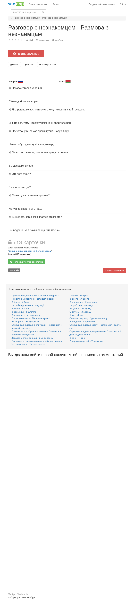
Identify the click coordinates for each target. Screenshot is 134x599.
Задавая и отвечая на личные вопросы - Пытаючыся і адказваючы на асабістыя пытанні (36, 339)
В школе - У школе (79, 298)
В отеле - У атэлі (20, 308)
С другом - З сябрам (80, 311)
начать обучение (27, 53)
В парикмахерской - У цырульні (86, 341)
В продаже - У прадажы (82, 321)
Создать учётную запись (102, 4)
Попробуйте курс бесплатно (27, 261)
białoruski (14, 270)
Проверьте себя (48, 64)
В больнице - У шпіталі (23, 311)
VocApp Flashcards (18, 594)
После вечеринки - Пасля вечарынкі (30, 318)
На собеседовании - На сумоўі (27, 305)
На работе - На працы (81, 305)
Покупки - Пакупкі (78, 295)
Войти (122, 4)
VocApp (59, 40)
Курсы (55, 4)
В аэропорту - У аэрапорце (26, 315)
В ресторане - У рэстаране (83, 301)
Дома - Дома (76, 315)
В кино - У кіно (77, 337)
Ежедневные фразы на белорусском (30, 250)
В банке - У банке (20, 301)
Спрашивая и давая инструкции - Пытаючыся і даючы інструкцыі (36, 326)
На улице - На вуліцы (80, 308)
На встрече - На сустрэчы (25, 321)
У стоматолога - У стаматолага (28, 344)
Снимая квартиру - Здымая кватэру (88, 318)
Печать (15, 64)
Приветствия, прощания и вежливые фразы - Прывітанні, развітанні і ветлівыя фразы (35, 297)
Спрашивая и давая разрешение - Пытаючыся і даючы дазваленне (95, 333)
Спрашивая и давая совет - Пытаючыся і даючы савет (95, 326)
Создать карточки (38, 4)
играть (30, 64)
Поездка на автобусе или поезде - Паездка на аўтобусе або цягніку (36, 333)
